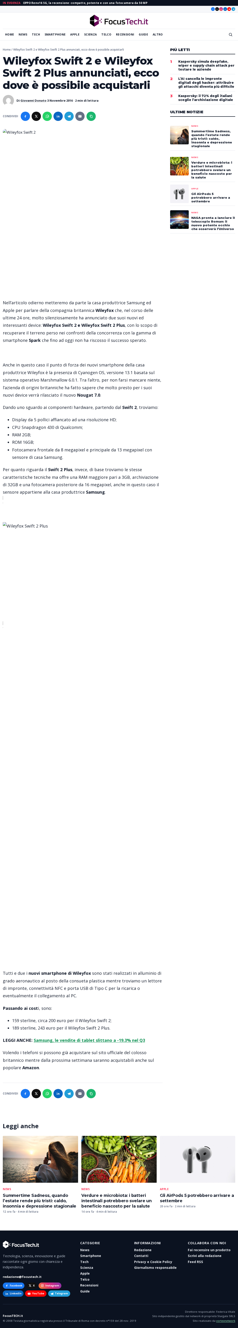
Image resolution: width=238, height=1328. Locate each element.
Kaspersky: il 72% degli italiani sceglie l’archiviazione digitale (205, 98)
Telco (106, 34)
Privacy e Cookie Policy (153, 1262)
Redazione (143, 1250)
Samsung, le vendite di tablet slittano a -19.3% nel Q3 (89, 1040)
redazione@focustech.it (22, 1277)
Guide (143, 34)
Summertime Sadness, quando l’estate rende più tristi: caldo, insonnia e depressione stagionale (39, 1200)
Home (9, 34)
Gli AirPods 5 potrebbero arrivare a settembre (210, 197)
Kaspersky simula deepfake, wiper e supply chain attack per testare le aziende (206, 65)
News (23, 34)
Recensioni (125, 34)
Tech (36, 34)
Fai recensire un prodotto (209, 1250)
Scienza (90, 34)
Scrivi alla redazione (204, 1256)
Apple (74, 34)
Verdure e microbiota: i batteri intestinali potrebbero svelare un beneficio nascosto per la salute (116, 1200)
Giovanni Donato (33, 100)
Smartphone (55, 34)
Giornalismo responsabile (155, 1267)
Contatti (141, 1256)
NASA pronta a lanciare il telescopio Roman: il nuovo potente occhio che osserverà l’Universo (213, 223)
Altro (158, 34)
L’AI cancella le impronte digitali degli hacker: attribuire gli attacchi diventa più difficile (206, 82)
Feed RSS (195, 1262)
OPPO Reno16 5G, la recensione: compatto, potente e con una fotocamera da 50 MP (85, 3)
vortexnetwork (225, 1320)
